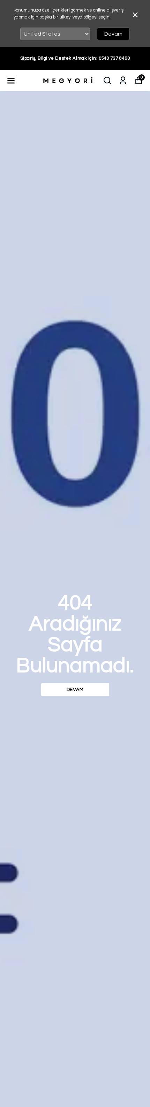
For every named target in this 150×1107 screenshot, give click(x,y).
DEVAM (75, 689)
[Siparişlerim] (123, 80)
